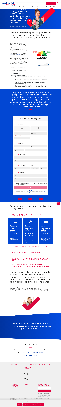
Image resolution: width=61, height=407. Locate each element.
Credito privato (22, 6)
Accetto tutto (26, 404)
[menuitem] (57, 2)
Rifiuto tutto (34, 404)
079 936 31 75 (38, 353)
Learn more (41, 404)
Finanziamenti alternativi (37, 6)
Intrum (18, 54)
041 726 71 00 (25, 353)
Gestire (19, 404)
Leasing (28, 6)
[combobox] (30, 157)
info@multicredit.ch (31, 355)
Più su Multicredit (53, 6)
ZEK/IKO (11, 54)
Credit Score (46, 6)
